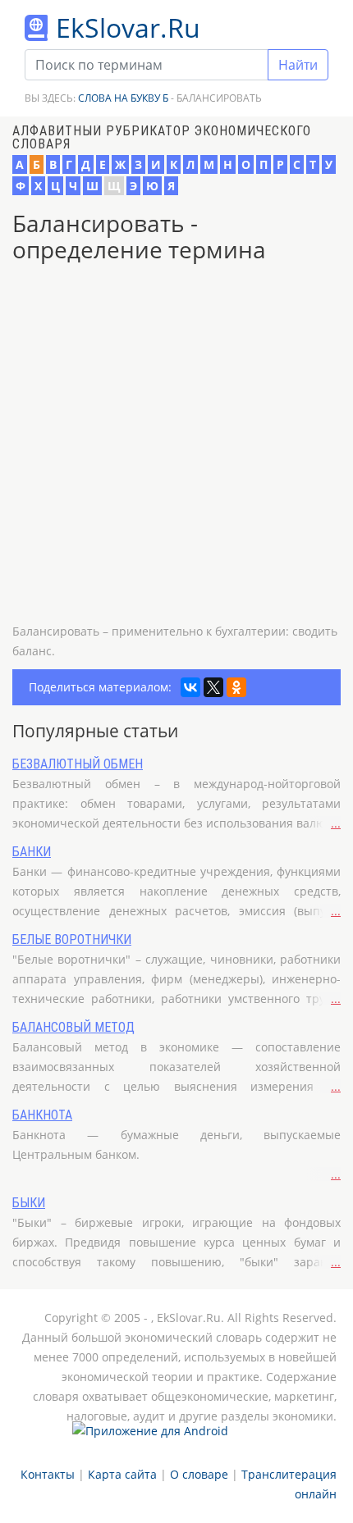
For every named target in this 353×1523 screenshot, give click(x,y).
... (336, 823)
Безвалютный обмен (77, 764)
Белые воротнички (71, 939)
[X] (213, 687)
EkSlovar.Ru (128, 27)
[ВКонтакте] (190, 687)
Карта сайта (122, 1474)
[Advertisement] (176, 445)
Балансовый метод (73, 1027)
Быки (28, 1203)
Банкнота (42, 1115)
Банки (31, 852)
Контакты (48, 1474)
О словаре (199, 1474)
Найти (298, 65)
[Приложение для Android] (150, 1437)
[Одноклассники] (236, 687)
